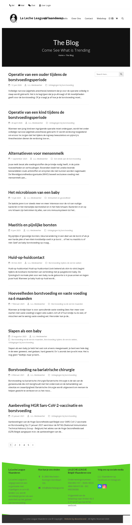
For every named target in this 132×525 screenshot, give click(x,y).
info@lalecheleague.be (53, 487)
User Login (46, 5)
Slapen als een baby (25, 331)
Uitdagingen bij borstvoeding (61, 85)
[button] (117, 18)
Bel (13, 5)
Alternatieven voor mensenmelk (36, 153)
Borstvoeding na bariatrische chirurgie (41, 369)
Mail (22, 5)
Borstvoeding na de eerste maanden (67, 304)
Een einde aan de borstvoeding (67, 158)
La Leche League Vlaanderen (42, 18)
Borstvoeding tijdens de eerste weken (65, 263)
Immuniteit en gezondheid (59, 198)
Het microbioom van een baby (34, 192)
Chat (33, 5)
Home (61, 55)
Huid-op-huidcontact (26, 257)
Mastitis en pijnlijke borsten (32, 225)
